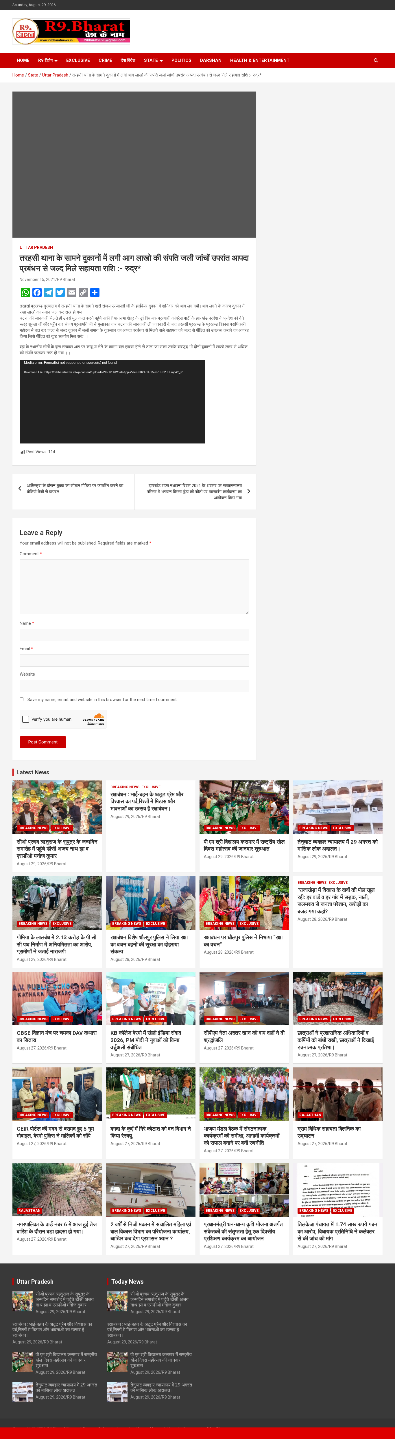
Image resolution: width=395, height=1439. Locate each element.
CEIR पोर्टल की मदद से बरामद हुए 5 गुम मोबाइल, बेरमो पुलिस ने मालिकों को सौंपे (55, 1132)
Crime (105, 60)
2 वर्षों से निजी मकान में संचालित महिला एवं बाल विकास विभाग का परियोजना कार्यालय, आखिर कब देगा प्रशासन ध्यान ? (150, 1231)
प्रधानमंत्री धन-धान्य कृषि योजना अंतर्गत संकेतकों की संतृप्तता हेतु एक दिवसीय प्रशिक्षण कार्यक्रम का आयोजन (243, 1231)
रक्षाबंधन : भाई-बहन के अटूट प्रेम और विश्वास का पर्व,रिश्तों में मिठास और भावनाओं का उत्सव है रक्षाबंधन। (146, 801)
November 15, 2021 (37, 279)
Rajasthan (310, 1115)
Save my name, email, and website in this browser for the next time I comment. (102, 699)
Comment (31, 553)
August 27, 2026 (32, 1048)
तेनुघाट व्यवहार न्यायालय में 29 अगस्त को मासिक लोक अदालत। (338, 845)
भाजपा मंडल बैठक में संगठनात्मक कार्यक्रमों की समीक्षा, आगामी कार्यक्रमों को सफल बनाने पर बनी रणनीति (241, 1135)
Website (27, 674)
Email (26, 648)
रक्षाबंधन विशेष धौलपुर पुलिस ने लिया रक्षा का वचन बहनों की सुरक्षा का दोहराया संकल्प (149, 944)
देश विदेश (128, 60)
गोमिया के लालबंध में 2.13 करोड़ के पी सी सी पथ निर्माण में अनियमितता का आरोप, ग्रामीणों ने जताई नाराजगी (56, 944)
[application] (112, 401)
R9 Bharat (66, 279)
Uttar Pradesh (36, 247)
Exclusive (78, 60)
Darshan (211, 60)
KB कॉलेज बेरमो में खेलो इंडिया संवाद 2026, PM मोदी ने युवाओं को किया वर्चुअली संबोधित (145, 1040)
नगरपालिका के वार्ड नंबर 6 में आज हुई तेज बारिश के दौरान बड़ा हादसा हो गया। (57, 1228)
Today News (127, 1281)
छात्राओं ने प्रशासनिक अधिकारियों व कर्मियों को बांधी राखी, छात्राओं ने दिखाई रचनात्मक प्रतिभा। (336, 1040)
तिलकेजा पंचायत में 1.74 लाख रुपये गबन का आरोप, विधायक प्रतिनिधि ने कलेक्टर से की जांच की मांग (337, 1231)
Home (23, 60)
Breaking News (33, 828)
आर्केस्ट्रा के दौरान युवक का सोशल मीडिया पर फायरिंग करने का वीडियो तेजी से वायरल (75, 488)
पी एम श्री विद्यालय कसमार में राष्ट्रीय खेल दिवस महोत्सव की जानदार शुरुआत (244, 845)
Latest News (32, 772)
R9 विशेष (45, 60)
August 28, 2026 (125, 959)
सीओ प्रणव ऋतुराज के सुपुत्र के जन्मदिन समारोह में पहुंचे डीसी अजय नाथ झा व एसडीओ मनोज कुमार (57, 848)
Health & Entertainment (259, 60)
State (151, 60)
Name (27, 623)
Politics (181, 60)
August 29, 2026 (32, 864)
